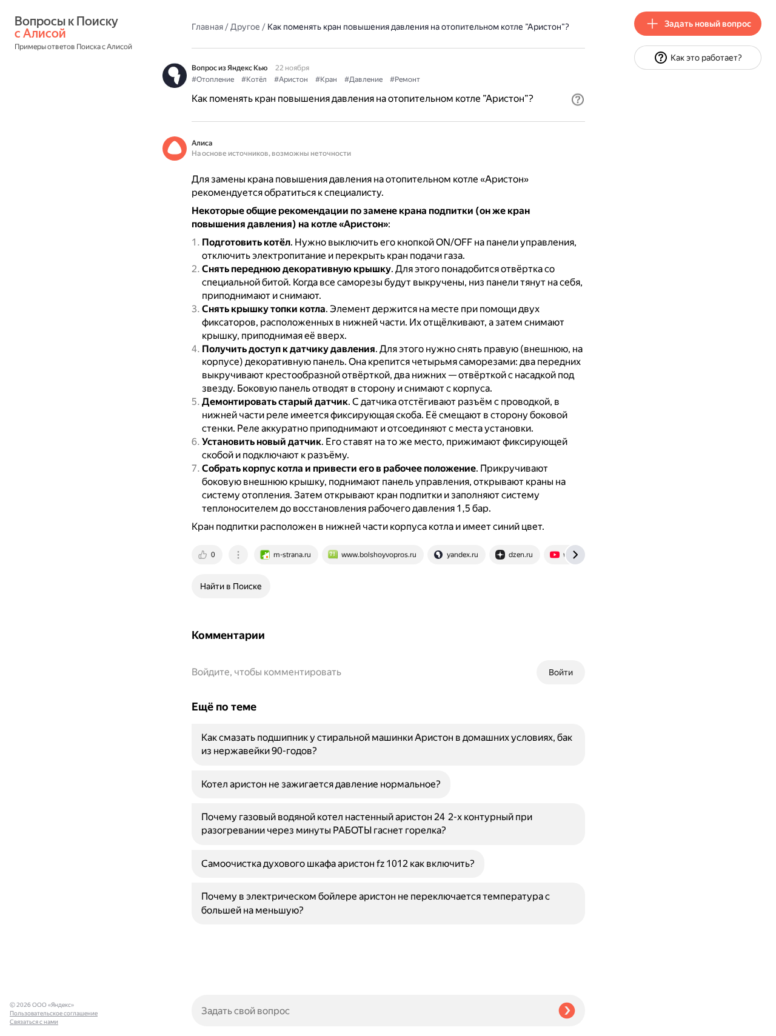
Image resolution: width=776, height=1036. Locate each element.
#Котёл (254, 79)
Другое (245, 27)
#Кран (326, 79)
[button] (577, 99)
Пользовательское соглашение (54, 1013)
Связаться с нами (34, 1021)
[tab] (208, 554)
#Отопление (213, 79)
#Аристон (291, 79)
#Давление (363, 79)
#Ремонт (405, 79)
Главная (207, 27)
